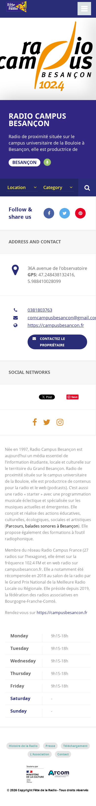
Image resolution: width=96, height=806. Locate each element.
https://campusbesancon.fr (56, 325)
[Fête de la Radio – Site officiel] (16, 10)
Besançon (24, 162)
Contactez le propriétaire (52, 341)
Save (74, 397)
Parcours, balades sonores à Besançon (42, 526)
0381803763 (40, 310)
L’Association (39, 754)
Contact (63, 754)
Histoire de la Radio (23, 746)
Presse (50, 746)
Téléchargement (75, 746)
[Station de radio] (47, 162)
